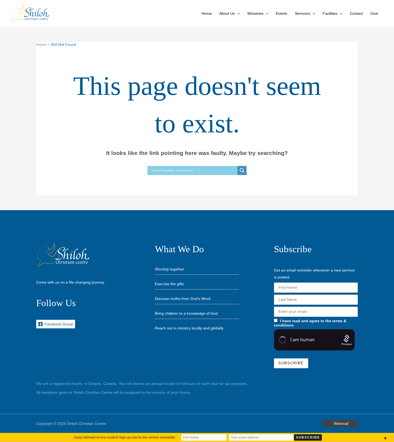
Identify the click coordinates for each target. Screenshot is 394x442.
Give (374, 13)
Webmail (341, 423)
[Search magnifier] (242, 170)
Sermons (302, 13)
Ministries (255, 13)
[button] (237, 13)
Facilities (330, 13)
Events (281, 13)
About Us (227, 13)
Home (207, 13)
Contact (356, 13)
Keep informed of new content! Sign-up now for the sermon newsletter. (125, 437)
